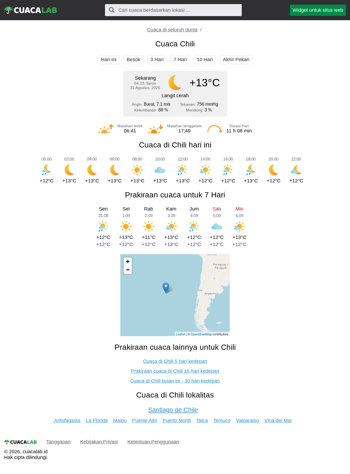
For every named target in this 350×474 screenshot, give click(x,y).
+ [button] (128, 261)
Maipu (120, 420)
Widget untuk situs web (318, 10)
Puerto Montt (177, 420)
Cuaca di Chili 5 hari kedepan (175, 361)
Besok (133, 59)
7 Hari (180, 59)
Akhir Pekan (236, 59)
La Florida (97, 420)
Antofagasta (67, 420)
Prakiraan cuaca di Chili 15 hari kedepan (175, 371)
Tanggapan (58, 442)
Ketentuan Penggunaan (153, 442)
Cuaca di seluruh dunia (172, 29)
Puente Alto (144, 420)
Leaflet (180, 334)
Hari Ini (108, 59)
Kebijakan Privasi (99, 442)
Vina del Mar (278, 420)
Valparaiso (247, 420)
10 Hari (205, 59)
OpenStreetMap (201, 334)
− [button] (128, 269)
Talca (202, 420)
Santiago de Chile (173, 409)
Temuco (222, 420)
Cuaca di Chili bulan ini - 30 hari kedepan (175, 381)
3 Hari (157, 59)
